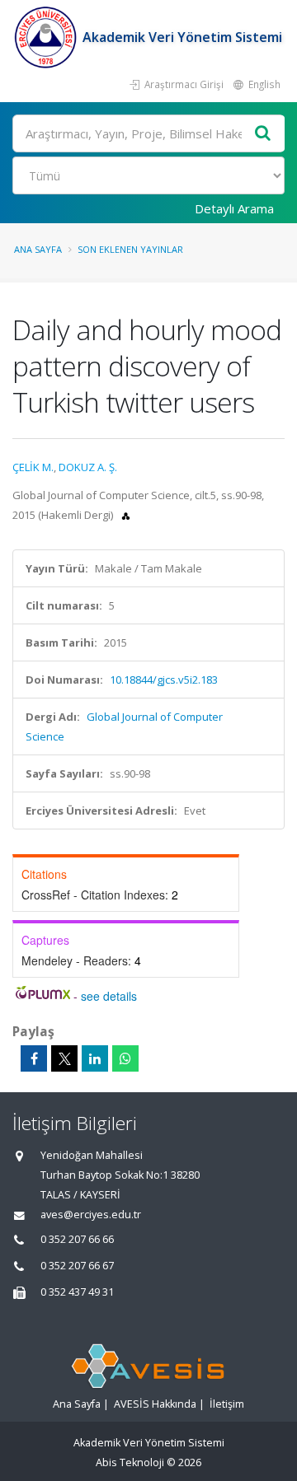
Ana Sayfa (38, 249)
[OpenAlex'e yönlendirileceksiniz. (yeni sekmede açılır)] (126, 514)
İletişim (227, 1404)
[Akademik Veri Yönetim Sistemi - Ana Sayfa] (47, 37)
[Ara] (263, 133)
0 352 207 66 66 (77, 1239)
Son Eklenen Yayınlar (130, 249)
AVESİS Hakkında (155, 1404)
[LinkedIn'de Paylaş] (95, 1058)
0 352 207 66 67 (77, 1266)
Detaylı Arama (234, 208)
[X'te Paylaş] (64, 1058)
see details (109, 996)
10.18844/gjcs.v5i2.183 (164, 679)
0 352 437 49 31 (77, 1292)
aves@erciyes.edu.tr (90, 1215)
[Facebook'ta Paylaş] (34, 1058)
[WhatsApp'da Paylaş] (125, 1058)
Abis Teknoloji (130, 1462)
